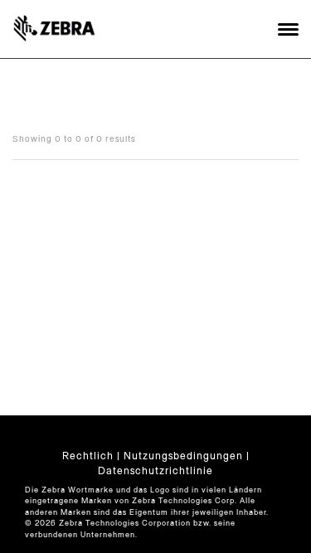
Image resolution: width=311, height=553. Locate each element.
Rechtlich (88, 456)
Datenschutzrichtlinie (155, 471)
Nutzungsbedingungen (183, 456)
